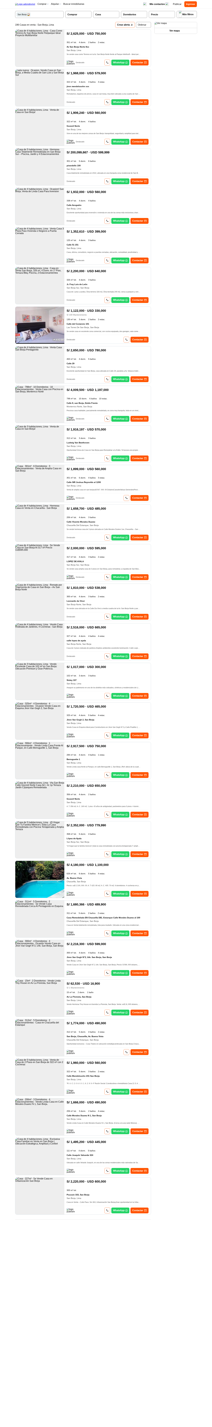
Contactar (137, 62)
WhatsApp (119, 62)
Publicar (177, 4)
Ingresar (190, 4)
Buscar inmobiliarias (73, 4)
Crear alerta (123, 25)
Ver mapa (174, 30)
